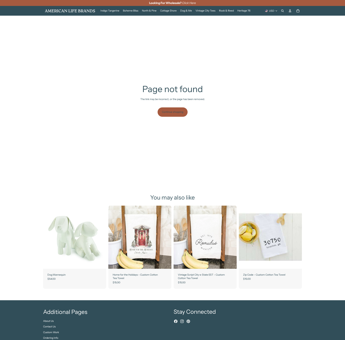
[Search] (282, 11)
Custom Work (51, 332)
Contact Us (49, 326)
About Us (48, 320)
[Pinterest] (188, 321)
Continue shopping (172, 112)
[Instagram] (182, 321)
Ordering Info (50, 337)
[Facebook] (176, 321)
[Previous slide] (48, 237)
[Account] (290, 11)
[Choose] (100, 263)
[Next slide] (100, 237)
